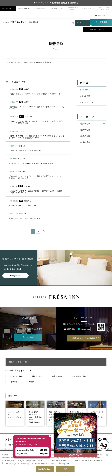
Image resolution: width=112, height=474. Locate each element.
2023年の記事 (85, 142)
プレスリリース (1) (87, 102)
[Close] (107, 455)
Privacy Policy (64, 463)
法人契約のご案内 (79, 376)
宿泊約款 (13, 382)
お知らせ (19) (85, 96)
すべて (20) (84, 89)
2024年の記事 (85, 136)
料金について (37, 376)
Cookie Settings (44, 469)
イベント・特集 (16, 376)
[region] (56, 462)
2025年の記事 (85, 130)
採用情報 (30, 382)
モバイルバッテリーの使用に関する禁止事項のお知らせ (56, 2)
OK (65, 469)
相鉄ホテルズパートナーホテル (104, 8)
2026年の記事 (85, 123)
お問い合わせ (57, 376)
